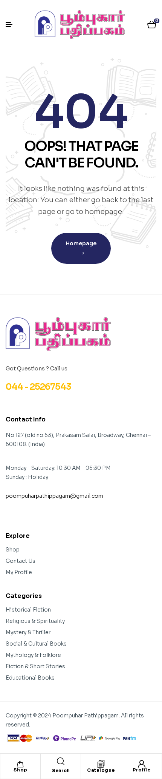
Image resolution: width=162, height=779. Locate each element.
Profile (142, 770)
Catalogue (101, 770)
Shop (21, 770)
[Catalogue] (101, 764)
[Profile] (141, 764)
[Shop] (20, 764)
